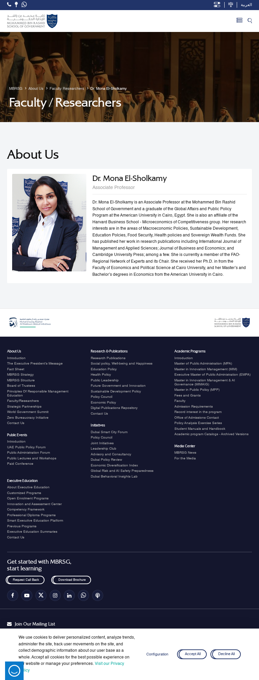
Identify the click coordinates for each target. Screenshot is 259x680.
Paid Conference (20, 463)
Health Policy (101, 374)
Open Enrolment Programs (28, 498)
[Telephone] (9, 4)
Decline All (226, 654)
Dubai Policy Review (106, 459)
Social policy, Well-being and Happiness (121, 363)
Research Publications (108, 358)
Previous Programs (21, 526)
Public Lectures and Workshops (31, 458)
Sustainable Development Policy (116, 391)
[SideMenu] (239, 21)
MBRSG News (185, 452)
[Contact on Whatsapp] (24, 5)
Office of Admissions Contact (196, 417)
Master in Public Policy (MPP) (197, 389)
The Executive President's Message (35, 363)
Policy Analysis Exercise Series (198, 423)
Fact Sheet (15, 369)
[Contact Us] (16, 4)
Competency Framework (26, 509)
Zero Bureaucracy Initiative (28, 417)
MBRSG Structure (21, 380)
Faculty (179, 401)
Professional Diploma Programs (31, 515)
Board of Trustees (21, 385)
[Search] (250, 21)
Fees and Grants (187, 395)
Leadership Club (103, 448)
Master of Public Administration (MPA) (203, 363)
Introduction (16, 358)
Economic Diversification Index (114, 465)
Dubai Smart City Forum (109, 432)
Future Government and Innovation (118, 385)
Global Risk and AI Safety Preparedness (122, 471)
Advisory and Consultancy (111, 454)
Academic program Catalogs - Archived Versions (211, 434)
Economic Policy (103, 402)
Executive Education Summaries (32, 531)
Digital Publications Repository (114, 408)
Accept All (193, 654)
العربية (246, 5)
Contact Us (15, 423)
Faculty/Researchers (23, 401)
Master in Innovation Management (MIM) (205, 369)
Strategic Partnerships (24, 406)
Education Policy (104, 369)
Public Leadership (105, 380)
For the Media (185, 458)
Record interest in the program (198, 412)
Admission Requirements (193, 406)
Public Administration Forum (28, 452)
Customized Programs (24, 493)
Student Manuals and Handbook (199, 428)
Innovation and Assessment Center (34, 504)
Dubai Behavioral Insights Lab (114, 476)
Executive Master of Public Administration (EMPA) (212, 374)
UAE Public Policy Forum (26, 447)
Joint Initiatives (102, 443)
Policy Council (101, 397)
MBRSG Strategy (20, 374)
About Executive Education (28, 487)
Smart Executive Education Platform (35, 520)
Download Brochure (71, 579)
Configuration (157, 654)
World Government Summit (28, 412)
